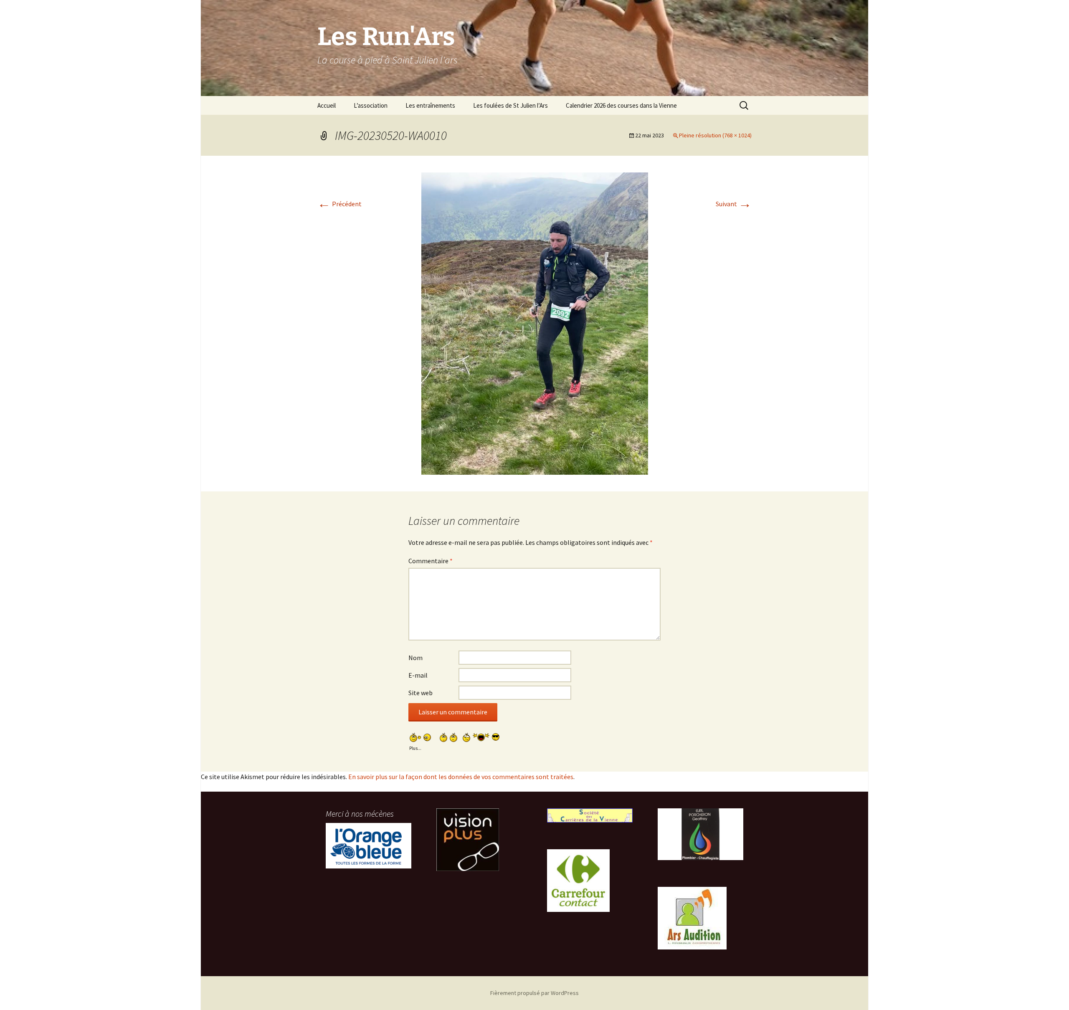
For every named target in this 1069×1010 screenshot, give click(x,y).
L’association (371, 105)
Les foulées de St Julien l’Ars (510, 105)
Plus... (415, 747)
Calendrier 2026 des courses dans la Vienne (621, 105)
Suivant (734, 204)
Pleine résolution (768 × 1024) (715, 135)
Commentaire (430, 561)
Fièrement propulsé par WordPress (534, 993)
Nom (415, 657)
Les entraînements (430, 105)
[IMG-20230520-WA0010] (534, 323)
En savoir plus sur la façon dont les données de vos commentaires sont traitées (460, 776)
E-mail (418, 675)
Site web (420, 693)
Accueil (326, 105)
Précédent (339, 204)
